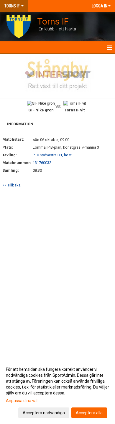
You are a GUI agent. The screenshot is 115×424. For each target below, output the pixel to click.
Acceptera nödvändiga (44, 412)
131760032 (42, 162)
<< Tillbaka (11, 185)
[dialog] (57, 391)
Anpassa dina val (21, 400)
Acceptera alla (89, 412)
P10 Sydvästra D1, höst (52, 155)
